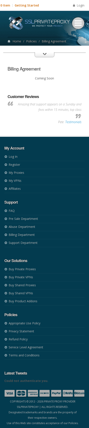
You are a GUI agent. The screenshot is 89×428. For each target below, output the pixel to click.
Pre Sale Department (23, 219)
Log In (13, 156)
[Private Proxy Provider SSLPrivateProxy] (41, 24)
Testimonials (73, 122)
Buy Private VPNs (21, 277)
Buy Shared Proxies (22, 285)
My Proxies (16, 173)
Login (80, 5)
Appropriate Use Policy (24, 323)
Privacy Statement (21, 331)
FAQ (12, 211)
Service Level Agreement (26, 347)
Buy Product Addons (23, 301)
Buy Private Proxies (22, 269)
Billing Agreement (24, 68)
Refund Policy (18, 339)
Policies (31, 41)
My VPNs (15, 181)
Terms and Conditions (24, 355)
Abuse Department (22, 227)
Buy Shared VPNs (21, 293)
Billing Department (22, 235)
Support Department (23, 243)
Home (17, 41)
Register (14, 165)
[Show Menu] (44, 58)
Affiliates (15, 189)
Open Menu (78, 23)
